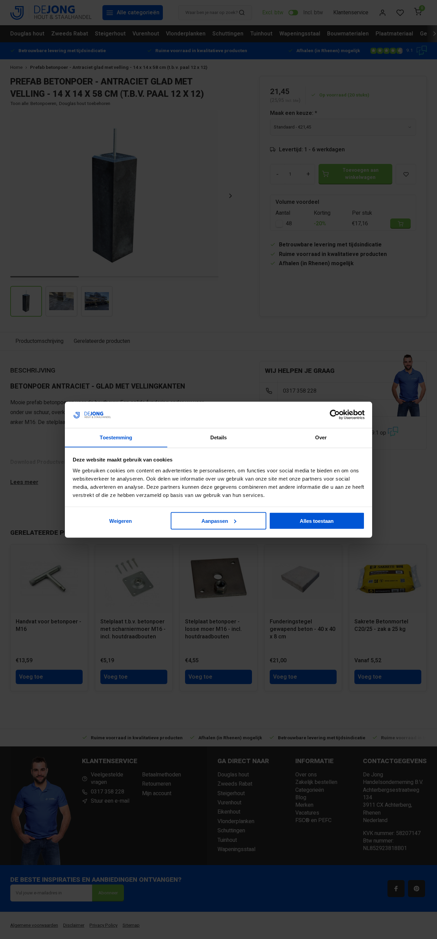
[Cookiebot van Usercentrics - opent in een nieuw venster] (335, 415)
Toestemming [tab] (116, 437)
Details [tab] (218, 437)
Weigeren (120, 521)
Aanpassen (214, 521)
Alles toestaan (317, 521)
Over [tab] (321, 437)
